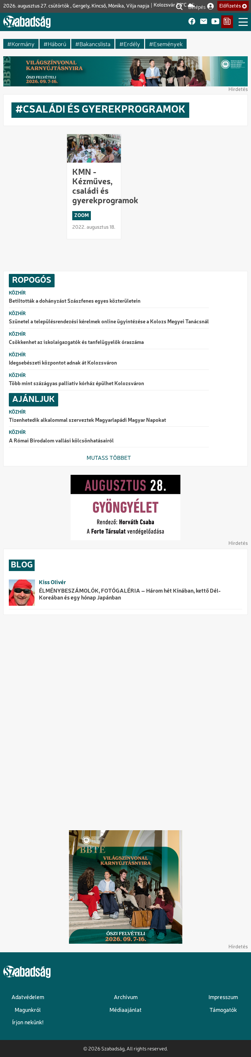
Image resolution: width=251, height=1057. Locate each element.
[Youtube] (215, 21)
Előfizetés (230, 6)
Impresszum (223, 997)
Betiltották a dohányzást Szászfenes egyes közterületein (75, 301)
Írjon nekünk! (27, 1023)
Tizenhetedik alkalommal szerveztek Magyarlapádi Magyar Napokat (87, 420)
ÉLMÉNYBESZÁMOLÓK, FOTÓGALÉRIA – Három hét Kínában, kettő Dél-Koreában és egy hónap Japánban (130, 594)
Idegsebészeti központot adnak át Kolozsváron (63, 363)
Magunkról (28, 1010)
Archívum (126, 997)
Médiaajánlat (125, 1010)
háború (57, 43)
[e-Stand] (227, 21)
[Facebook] (192, 21)
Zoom (81, 215)
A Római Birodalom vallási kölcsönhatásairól (61, 441)
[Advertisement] (125, 721)
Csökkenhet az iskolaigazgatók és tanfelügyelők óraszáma (76, 342)
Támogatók (223, 1010)
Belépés (197, 6)
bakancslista (94, 43)
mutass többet (109, 458)
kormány (23, 43)
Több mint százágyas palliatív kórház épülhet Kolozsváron (76, 383)
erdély (132, 43)
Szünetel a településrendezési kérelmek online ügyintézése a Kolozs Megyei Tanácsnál (109, 322)
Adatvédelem (27, 997)
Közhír (17, 293)
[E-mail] (203, 21)
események (168, 43)
